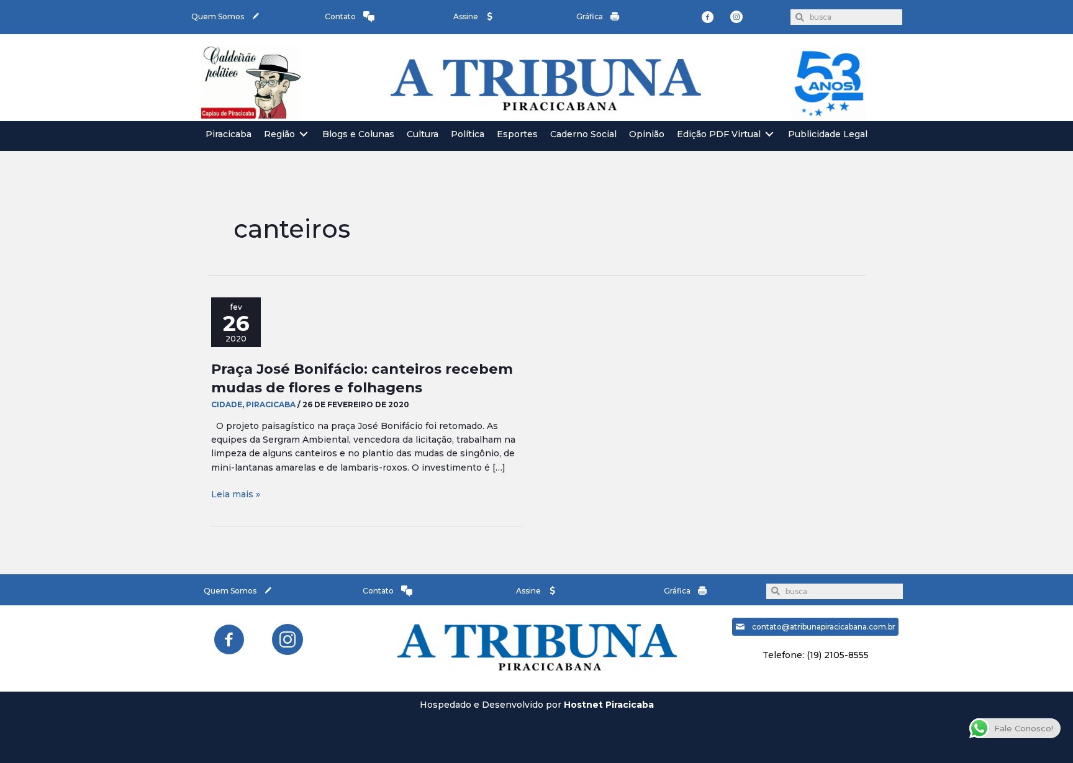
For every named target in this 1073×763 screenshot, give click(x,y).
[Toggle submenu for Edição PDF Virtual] (769, 134)
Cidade (226, 404)
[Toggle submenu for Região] (303, 134)
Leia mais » (235, 494)
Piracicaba (271, 404)
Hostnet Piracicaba (609, 704)
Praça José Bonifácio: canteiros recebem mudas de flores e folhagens (362, 377)
